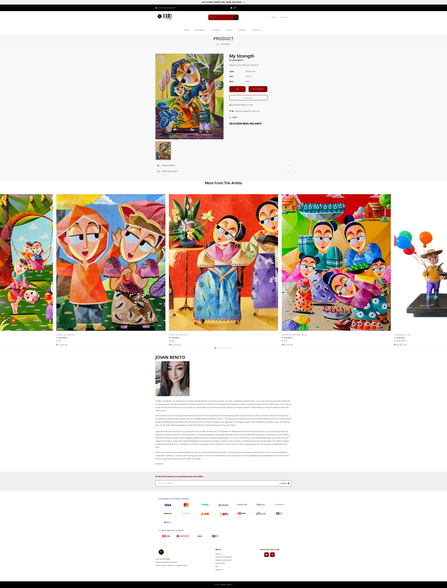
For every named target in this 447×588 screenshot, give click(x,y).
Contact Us (219, 570)
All (217, 44)
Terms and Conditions (223, 557)
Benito (169, 401)
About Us (218, 554)
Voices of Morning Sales (294, 335)
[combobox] (223, 17)
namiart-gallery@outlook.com (166, 562)
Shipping (233, 65)
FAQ (216, 566)
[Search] (236, 17)
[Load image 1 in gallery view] (163, 151)
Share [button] (234, 117)
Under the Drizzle (65, 335)
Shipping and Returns (223, 560)
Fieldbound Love (402, 335)
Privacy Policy (220, 563)
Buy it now (248, 98)
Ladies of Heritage (178, 335)
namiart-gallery (226, 584)
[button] (284, 17)
